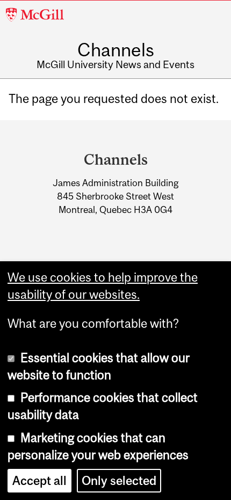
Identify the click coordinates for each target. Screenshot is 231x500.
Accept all (39, 481)
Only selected (119, 481)
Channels (115, 49)
